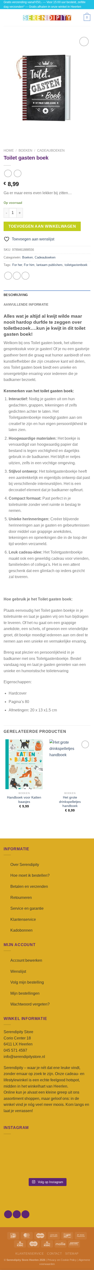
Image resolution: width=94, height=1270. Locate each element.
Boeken (25, 150)
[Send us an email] (25, 1214)
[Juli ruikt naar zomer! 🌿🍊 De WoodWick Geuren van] (46, 1166)
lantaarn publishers (49, 265)
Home (9, 150)
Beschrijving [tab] (16, 295)
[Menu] (6, 18)
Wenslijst (18, 971)
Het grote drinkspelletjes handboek (70, 802)
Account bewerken (26, 960)
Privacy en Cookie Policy (62, 1259)
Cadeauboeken (51, 150)
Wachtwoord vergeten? (30, 1004)
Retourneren (21, 898)
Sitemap (72, 1253)
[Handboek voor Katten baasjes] (24, 764)
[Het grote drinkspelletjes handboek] (69, 764)
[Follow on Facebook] (8, 1214)
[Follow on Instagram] (17, 1214)
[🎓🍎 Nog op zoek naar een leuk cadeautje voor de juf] (17, 1166)
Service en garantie (27, 908)
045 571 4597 (15, 1050)
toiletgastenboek (76, 265)
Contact (54, 1253)
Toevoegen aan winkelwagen (42, 226)
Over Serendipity (24, 865)
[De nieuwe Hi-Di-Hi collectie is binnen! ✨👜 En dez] (76, 1166)
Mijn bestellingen (25, 993)
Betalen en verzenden (29, 886)
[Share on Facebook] (17, 276)
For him (29, 265)
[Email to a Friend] (25, 276)
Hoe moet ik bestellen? (30, 875)
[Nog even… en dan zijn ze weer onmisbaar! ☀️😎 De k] (76, 1148)
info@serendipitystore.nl (24, 1057)
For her (17, 265)
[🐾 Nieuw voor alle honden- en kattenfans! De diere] (17, 1148)
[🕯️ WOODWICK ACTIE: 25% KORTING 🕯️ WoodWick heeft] (46, 1148)
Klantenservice (23, 919)
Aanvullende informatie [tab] (26, 304)
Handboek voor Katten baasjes (24, 800)
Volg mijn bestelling (27, 982)
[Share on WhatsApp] (8, 276)
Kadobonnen (21, 930)
